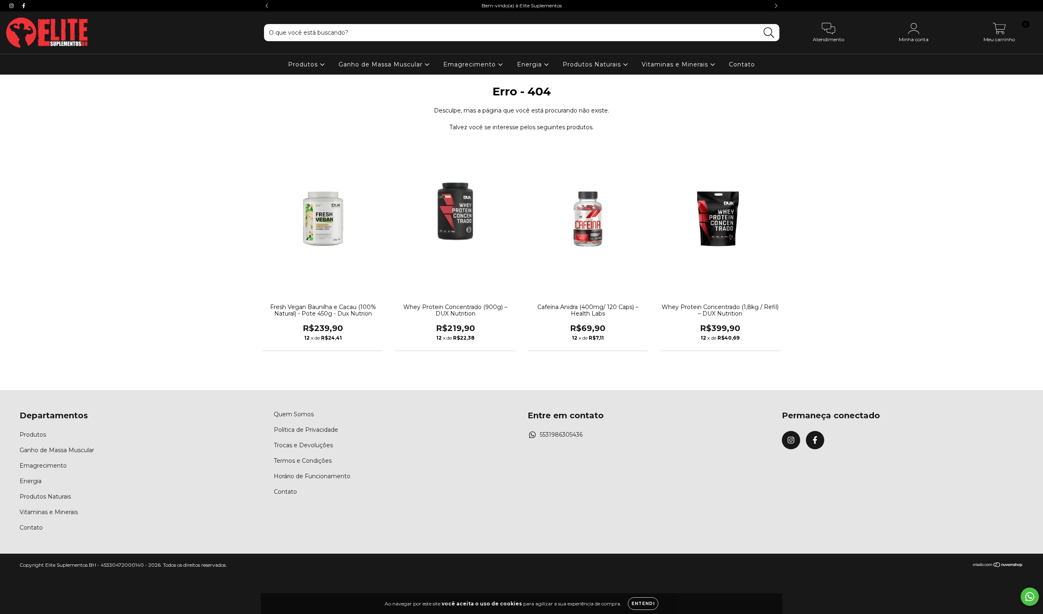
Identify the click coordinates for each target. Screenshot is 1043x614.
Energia (530, 64)
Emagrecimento (470, 64)
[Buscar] (769, 32)
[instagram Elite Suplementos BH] (12, 5)
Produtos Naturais (593, 64)
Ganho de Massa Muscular (382, 64)
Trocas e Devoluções (303, 445)
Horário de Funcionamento (312, 476)
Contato (742, 64)
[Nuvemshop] (998, 566)
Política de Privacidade (306, 429)
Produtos (304, 64)
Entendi (643, 603)
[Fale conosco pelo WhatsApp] (1030, 596)
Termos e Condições (303, 460)
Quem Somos (294, 414)
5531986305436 (561, 434)
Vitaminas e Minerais (676, 64)
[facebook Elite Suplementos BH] (23, 5)
